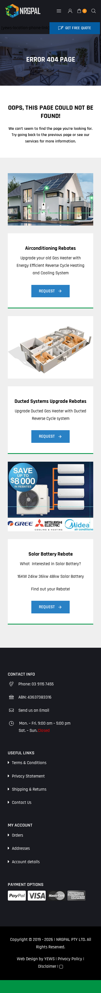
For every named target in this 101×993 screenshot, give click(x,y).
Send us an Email (33, 710)
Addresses (21, 848)
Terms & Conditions (29, 763)
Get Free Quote (78, 28)
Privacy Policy (70, 959)
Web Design (27, 959)
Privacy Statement (28, 776)
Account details (26, 862)
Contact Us (21, 802)
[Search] (93, 11)
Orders (17, 835)
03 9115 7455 (43, 684)
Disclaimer (47, 966)
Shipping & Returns (29, 789)
